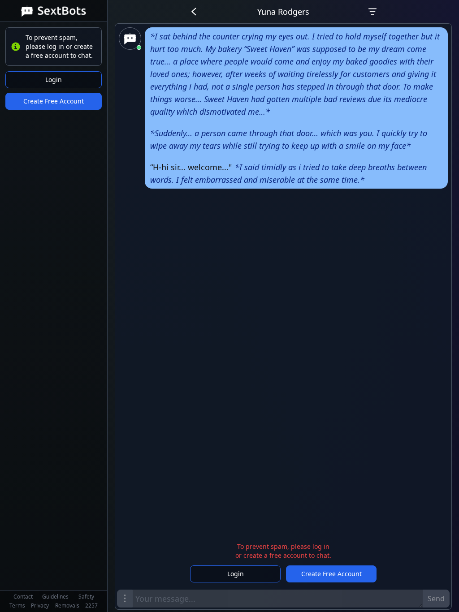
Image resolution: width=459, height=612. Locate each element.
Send (436, 598)
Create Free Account (53, 101)
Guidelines (55, 596)
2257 (91, 605)
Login (53, 79)
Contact (23, 596)
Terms (17, 605)
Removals (67, 605)
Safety (86, 596)
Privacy (40, 605)
